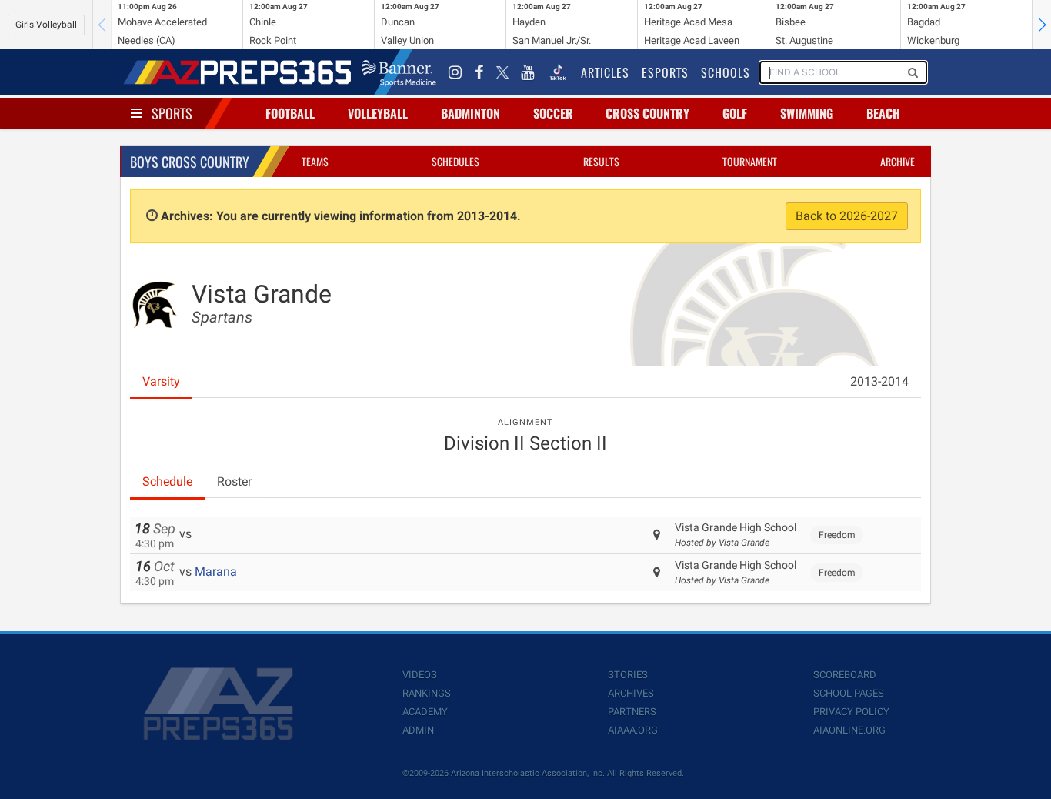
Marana (216, 571)
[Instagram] (455, 72)
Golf (734, 113)
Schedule (167, 481)
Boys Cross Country (189, 162)
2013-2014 (879, 381)
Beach (883, 113)
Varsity (161, 381)
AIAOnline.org (849, 730)
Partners (632, 711)
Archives (631, 693)
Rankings (426, 693)
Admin (418, 730)
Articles (605, 72)
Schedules (455, 161)
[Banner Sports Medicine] (399, 72)
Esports (665, 72)
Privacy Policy (851, 711)
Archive (897, 161)
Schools (725, 72)
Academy (425, 711)
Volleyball (378, 113)
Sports (172, 113)
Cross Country (647, 113)
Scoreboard (844, 674)
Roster (234, 481)
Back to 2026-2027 (847, 216)
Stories (628, 674)
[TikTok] (558, 72)
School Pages (848, 693)
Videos (419, 674)
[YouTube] (528, 72)
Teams (315, 161)
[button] (1042, 24)
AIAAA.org (633, 730)
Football (290, 113)
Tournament (749, 161)
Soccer (553, 113)
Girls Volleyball (46, 24)
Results (601, 161)
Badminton (470, 113)
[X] (502, 72)
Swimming (806, 113)
